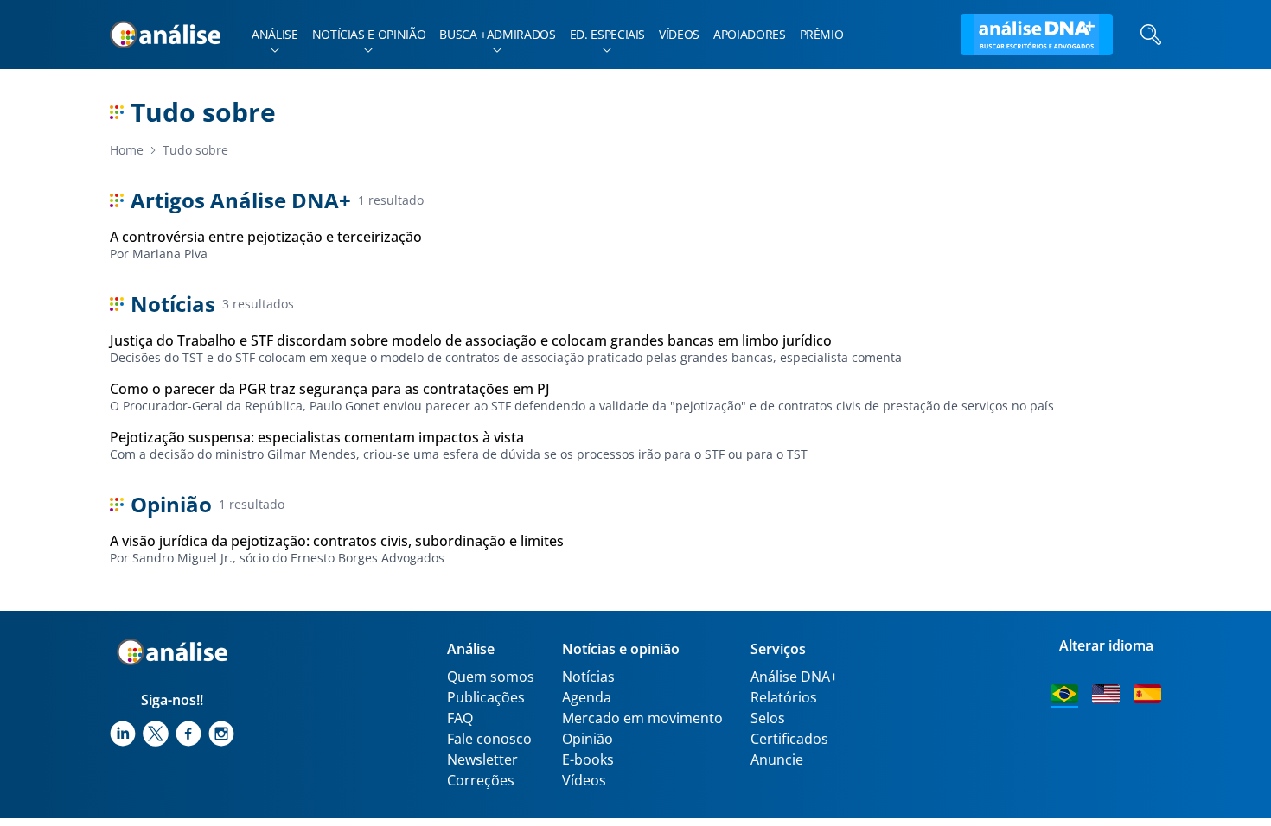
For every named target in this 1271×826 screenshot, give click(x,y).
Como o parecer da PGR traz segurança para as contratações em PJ (330, 388)
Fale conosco (489, 738)
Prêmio (822, 34)
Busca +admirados (497, 34)
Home (127, 150)
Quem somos (490, 676)
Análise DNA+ (794, 676)
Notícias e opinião (369, 34)
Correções (480, 780)
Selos (767, 718)
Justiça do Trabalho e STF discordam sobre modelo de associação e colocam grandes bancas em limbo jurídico (471, 340)
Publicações (486, 697)
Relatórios (783, 697)
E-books (588, 759)
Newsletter (482, 759)
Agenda (586, 697)
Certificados (789, 738)
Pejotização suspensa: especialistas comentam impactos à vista (317, 437)
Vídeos (679, 34)
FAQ (460, 718)
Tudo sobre (195, 150)
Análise (275, 34)
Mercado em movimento (642, 718)
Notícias (588, 676)
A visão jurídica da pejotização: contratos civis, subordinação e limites (337, 540)
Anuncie (776, 759)
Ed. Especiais (607, 34)
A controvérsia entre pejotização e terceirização (266, 236)
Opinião (587, 738)
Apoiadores (749, 34)
